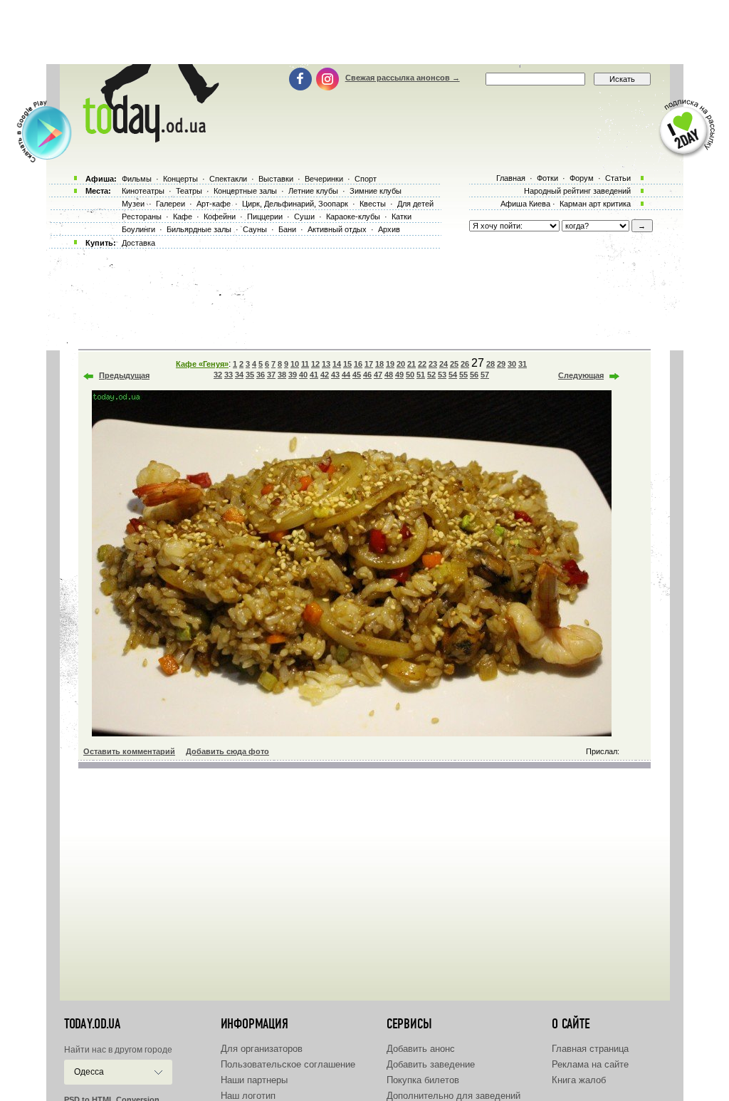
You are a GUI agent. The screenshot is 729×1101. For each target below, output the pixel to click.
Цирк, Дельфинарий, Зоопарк (295, 203)
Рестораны (142, 216)
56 (474, 374)
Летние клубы (313, 191)
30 (512, 364)
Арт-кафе (213, 203)
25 (454, 364)
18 (379, 364)
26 (465, 364)
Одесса (89, 1072)
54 (453, 374)
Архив (389, 229)
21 (411, 364)
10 (294, 364)
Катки (401, 216)
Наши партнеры (254, 1080)
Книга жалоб (579, 1080)
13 (326, 364)
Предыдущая (124, 375)
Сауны (255, 229)
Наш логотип (248, 1095)
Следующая (581, 375)
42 (324, 374)
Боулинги (138, 229)
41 (314, 374)
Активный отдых (337, 229)
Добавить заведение (431, 1064)
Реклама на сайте (590, 1064)
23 (433, 364)
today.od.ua (92, 1024)
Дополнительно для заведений (453, 1095)
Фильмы (137, 178)
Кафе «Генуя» (202, 364)
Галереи (170, 203)
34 (239, 374)
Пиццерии (265, 216)
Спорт (366, 178)
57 (485, 374)
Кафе (182, 216)
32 (218, 374)
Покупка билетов (423, 1080)
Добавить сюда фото (227, 751)
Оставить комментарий (129, 751)
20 (401, 364)
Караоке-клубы (353, 216)
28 (490, 364)
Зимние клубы (376, 191)
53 (442, 374)
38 (282, 374)
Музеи (133, 203)
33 (228, 374)
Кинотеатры (143, 191)
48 (388, 374)
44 (346, 374)
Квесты (373, 203)
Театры (189, 191)
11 (305, 364)
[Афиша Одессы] (148, 139)
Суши (304, 216)
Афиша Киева (525, 203)
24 (443, 364)
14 (336, 364)
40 (303, 374)
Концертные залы (245, 191)
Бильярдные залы (199, 229)
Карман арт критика (595, 203)
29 (501, 364)
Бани (287, 229)
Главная (510, 178)
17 (368, 364)
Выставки (275, 178)
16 (358, 364)
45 (356, 374)
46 (367, 374)
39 (292, 374)
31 (522, 364)
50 (410, 374)
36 (260, 374)
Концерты (180, 178)
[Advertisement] (364, 32)
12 (315, 364)
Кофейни (220, 216)
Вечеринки (324, 178)
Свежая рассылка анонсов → (402, 77)
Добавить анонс (421, 1048)
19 (390, 364)
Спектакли (228, 178)
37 (271, 374)
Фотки (547, 178)
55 (463, 374)
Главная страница (590, 1048)
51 (420, 374)
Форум (582, 178)
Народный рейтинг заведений (577, 191)
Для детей (415, 203)
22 (422, 364)
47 (378, 374)
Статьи (618, 178)
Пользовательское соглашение (288, 1064)
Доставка (138, 243)
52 (431, 374)
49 (399, 374)
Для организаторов (262, 1048)
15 (347, 364)
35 (250, 374)
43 (335, 374)
